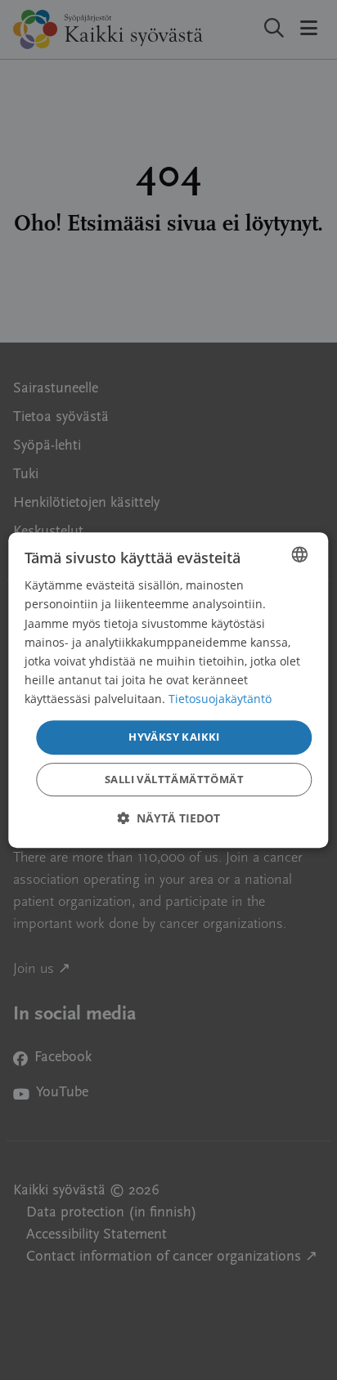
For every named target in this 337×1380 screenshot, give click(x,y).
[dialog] (168, 690)
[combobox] (300, 554)
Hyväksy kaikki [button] (174, 736)
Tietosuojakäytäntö (220, 698)
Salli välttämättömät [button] (174, 779)
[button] (168, 818)
